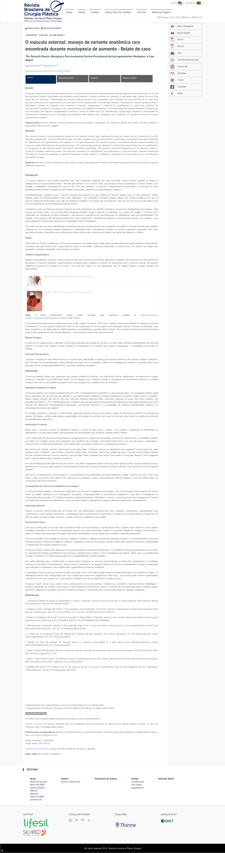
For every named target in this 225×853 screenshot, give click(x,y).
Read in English (183, 33)
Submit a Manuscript (70, 781)
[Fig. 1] (34, 280)
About (81, 12)
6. (26, 642)
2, (56, 65)
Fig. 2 (116, 266)
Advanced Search (161, 12)
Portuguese (191, 2)
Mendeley (181, 73)
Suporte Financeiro (34, 723)
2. (26, 609)
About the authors (66, 78)
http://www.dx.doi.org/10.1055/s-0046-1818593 (48, 71)
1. (26, 600)
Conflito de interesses (35, 748)
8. (26, 658)
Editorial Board (37, 787)
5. (26, 633)
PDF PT (180, 39)
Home (69, 12)
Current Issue (137, 781)
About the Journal (38, 781)
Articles (141, 12)
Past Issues (136, 784)
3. (26, 617)
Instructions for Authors (118, 12)
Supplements (137, 787)
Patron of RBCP (37, 796)
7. (26, 650)
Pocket (180, 80)
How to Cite (182, 66)
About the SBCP (37, 784)
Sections (34, 790)
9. (26, 666)
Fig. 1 (67, 266)
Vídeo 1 (89, 266)
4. (26, 625)
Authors (95, 12)
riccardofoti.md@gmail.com (43, 735)
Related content (129, 78)
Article (30, 77)
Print (179, 53)
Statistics (94, 78)
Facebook (181, 86)
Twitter (180, 93)
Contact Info (36, 799)
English (174, 2)
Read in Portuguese (185, 26)
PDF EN (180, 46)
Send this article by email (188, 59)
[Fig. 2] (34, 300)
